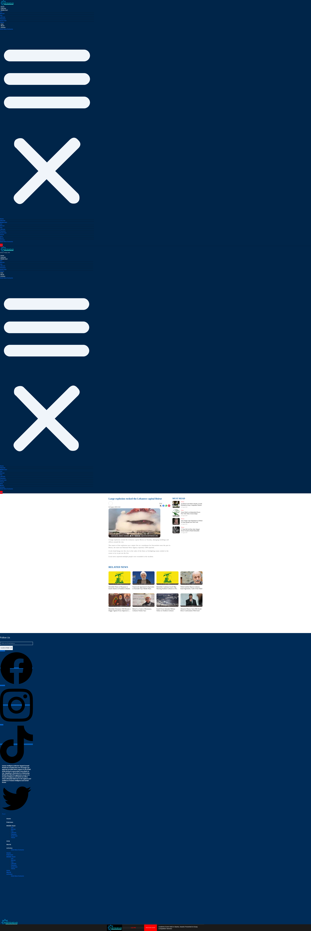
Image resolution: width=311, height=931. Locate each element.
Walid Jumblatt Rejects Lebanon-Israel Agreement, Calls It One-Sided (191, 587)
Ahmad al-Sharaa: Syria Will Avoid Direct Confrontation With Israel (190, 609)
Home (2, 7)
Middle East (4, 10)
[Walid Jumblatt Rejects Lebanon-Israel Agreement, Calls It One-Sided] (191, 578)
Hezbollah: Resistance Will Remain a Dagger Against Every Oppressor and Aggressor (119, 610)
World (2, 25)
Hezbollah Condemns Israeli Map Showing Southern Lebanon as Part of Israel (166, 588)
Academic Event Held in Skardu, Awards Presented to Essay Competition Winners (178, 927)
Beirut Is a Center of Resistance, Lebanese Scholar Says (142, 609)
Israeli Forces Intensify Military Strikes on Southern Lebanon (165, 609)
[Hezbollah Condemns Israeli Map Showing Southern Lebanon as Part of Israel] (167, 578)
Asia (2, 24)
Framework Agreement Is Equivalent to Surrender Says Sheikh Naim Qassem (143, 588)
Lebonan (2, 17)
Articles (3, 27)
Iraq (1, 15)
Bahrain (2, 13)
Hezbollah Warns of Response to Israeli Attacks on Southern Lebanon (119, 587)
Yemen (2, 22)
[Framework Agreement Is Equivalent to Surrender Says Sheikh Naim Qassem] (143, 578)
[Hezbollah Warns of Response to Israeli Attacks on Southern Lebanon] (120, 578)
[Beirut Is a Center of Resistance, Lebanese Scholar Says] (143, 600)
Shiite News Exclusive (6, 29)
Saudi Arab (3, 20)
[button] (47, 124)
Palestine (3, 19)
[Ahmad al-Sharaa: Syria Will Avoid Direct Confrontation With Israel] (191, 600)
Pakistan (3, 8)
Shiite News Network (50, 927)
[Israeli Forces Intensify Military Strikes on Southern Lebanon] (167, 600)
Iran (1, 12)
